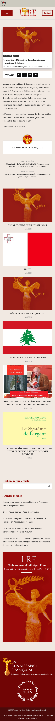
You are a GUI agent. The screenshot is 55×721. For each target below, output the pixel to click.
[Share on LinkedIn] (30, 75)
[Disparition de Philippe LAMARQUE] (27, 205)
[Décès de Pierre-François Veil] (27, 293)
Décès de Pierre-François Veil (27, 313)
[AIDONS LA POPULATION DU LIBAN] (27, 337)
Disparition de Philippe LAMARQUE (27, 225)
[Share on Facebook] (19, 75)
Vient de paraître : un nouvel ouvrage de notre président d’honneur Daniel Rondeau (27, 451)
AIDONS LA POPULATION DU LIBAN (27, 357)
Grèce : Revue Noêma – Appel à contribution (21, 512)
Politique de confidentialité (33, 715)
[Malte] (27, 249)
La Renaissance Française (16, 66)
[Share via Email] (35, 75)
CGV (3, 715)
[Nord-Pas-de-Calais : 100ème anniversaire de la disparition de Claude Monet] (27, 381)
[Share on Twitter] (24, 75)
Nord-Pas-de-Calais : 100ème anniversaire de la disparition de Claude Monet (27, 403)
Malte (27, 269)
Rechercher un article (16, 481)
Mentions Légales (14, 715)
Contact (47, 13)
